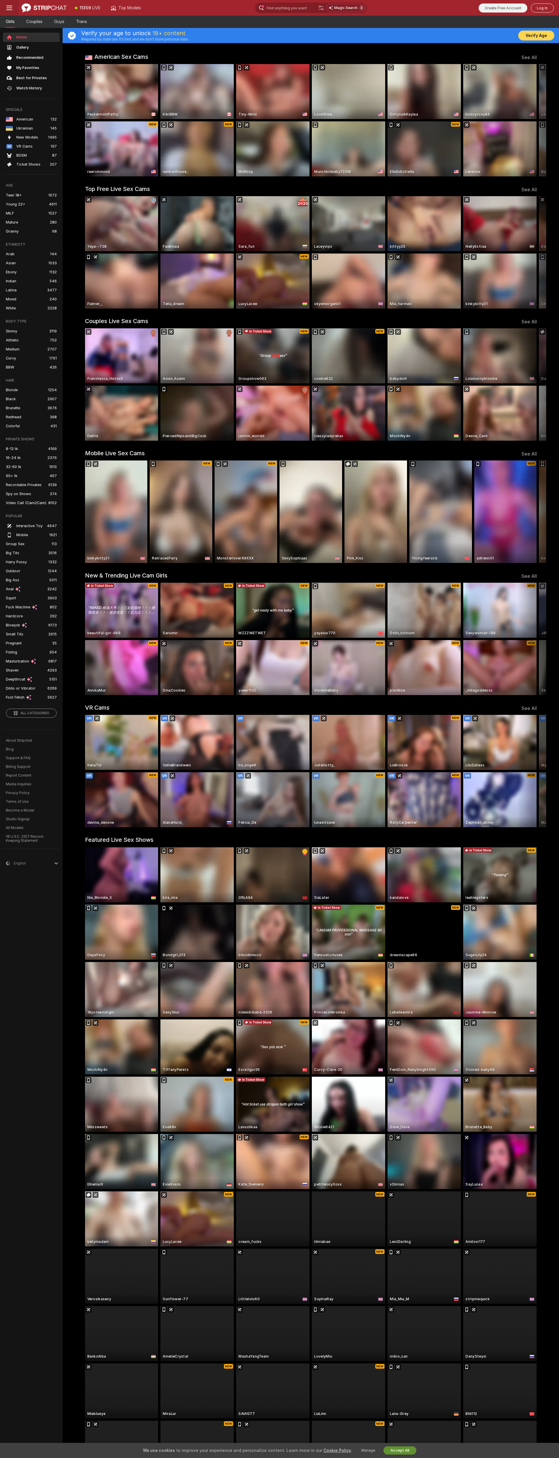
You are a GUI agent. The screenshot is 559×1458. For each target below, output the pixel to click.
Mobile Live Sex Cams (115, 453)
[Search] (321, 8)
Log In (542, 8)
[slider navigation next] (531, 120)
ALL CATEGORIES (34, 713)
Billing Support (18, 767)
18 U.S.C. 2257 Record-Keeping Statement (25, 839)
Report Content (18, 775)
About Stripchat (19, 740)
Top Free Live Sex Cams (117, 188)
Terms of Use (17, 802)
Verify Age (536, 35)
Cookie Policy (337, 1450)
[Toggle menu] (9, 8)
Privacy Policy (18, 793)
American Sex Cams (121, 56)
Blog (10, 749)
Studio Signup (18, 819)
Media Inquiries (18, 784)
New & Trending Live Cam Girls (126, 575)
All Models (15, 828)
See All (529, 57)
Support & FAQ (18, 758)
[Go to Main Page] (44, 8)
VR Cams (97, 707)
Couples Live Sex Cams (116, 321)
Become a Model (20, 810)
